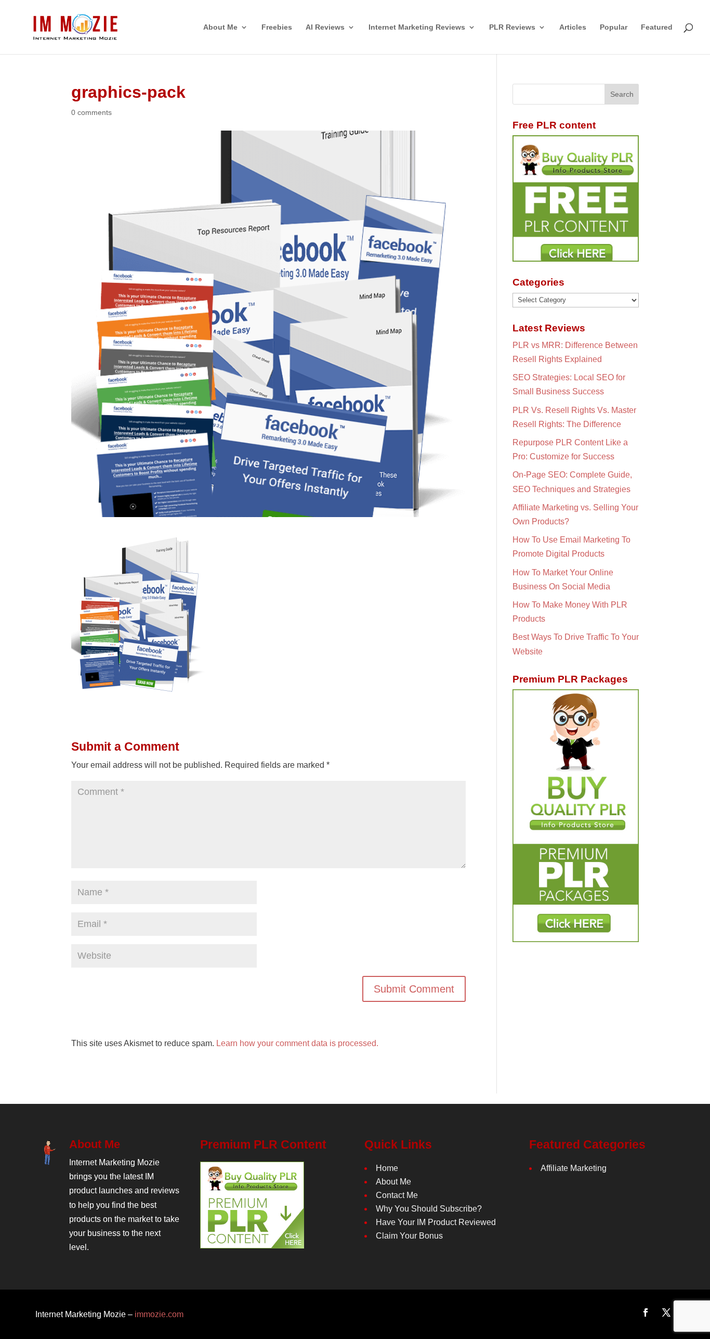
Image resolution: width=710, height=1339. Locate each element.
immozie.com (159, 1314)
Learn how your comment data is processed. (297, 1043)
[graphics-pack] (138, 685)
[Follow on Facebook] (645, 1312)
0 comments (91, 112)
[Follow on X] (666, 1312)
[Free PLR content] (575, 198)
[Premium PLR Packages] (575, 815)
